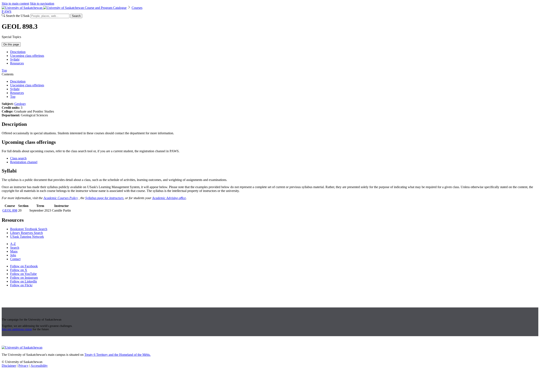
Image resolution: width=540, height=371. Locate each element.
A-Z (13, 244)
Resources (17, 63)
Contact (15, 259)
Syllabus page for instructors (104, 198)
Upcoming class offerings (27, 55)
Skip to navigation (42, 3)
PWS (6, 11)
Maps (14, 251)
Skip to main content (15, 3)
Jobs (13, 255)
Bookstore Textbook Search (28, 229)
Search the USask (18, 16)
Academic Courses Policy (60, 198)
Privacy (23, 365)
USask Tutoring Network (27, 236)
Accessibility (39, 365)
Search (76, 16)
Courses (137, 8)
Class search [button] (18, 158)
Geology (20, 104)
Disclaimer (9, 365)
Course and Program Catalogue (106, 8)
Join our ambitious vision (17, 329)
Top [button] (4, 70)
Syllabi (14, 59)
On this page (11, 44)
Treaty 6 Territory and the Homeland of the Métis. (117, 354)
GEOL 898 (9, 210)
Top (12, 96)
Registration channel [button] (23, 162)
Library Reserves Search (26, 233)
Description (18, 52)
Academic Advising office (169, 198)
